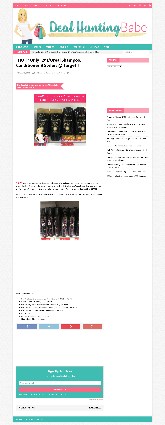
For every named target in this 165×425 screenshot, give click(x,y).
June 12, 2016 (24, 73)
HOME (17, 5)
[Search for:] (136, 51)
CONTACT (37, 5)
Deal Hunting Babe (42, 73)
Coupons (63, 47)
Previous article (27, 407)
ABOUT (27, 5)
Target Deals (59, 73)
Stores (37, 47)
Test (106, 47)
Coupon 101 (79, 47)
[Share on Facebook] (27, 326)
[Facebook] (129, 5)
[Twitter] (135, 5)
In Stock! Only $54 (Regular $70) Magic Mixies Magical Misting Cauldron (126, 125)
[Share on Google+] (92, 326)
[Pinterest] (145, 5)
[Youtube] (150, 5)
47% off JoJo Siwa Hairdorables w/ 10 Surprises (126, 176)
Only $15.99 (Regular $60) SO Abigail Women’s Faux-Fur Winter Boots (126, 133)
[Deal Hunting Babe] (82, 26)
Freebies (50, 47)
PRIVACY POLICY (62, 5)
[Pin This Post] (70, 326)
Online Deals (21, 47)
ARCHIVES (49, 5)
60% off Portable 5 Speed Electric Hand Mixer (126, 171)
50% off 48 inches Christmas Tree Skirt (124, 145)
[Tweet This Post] (49, 326)
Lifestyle (94, 47)
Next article (94, 407)
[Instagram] (140, 5)
